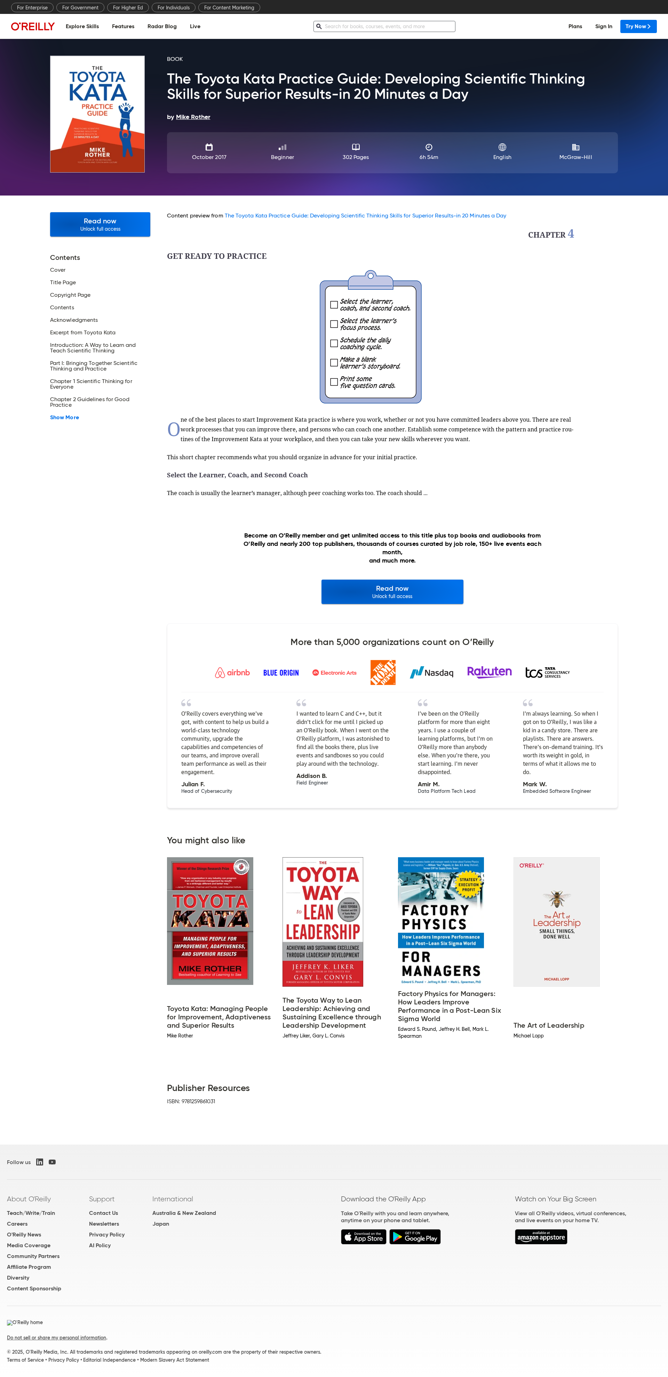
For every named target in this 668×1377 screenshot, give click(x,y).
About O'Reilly (29, 1199)
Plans (575, 26)
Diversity (18, 1277)
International (172, 1199)
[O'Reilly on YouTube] (52, 1162)
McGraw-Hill (575, 157)
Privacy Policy (107, 1234)
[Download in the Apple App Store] (364, 1242)
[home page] (33, 26)
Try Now (636, 26)
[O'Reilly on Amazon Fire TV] (541, 1242)
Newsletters (104, 1223)
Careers (17, 1223)
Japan (160, 1223)
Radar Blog (162, 26)
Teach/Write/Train (31, 1213)
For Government (80, 8)
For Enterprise (32, 8)
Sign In (603, 26)
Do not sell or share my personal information (56, 1338)
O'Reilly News (24, 1234)
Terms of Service (25, 1360)
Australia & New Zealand (184, 1213)
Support (102, 1199)
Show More (64, 417)
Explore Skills (82, 26)
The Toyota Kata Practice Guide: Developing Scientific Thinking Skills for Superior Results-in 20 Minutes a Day (366, 215)
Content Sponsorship (34, 1288)
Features (123, 26)
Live (195, 26)
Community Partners (33, 1256)
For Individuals (174, 8)
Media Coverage (28, 1245)
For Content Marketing (229, 8)
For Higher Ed (128, 8)
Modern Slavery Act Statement (174, 1360)
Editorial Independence (109, 1360)
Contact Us (103, 1213)
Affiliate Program (29, 1267)
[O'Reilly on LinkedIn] (39, 1162)
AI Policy (100, 1245)
